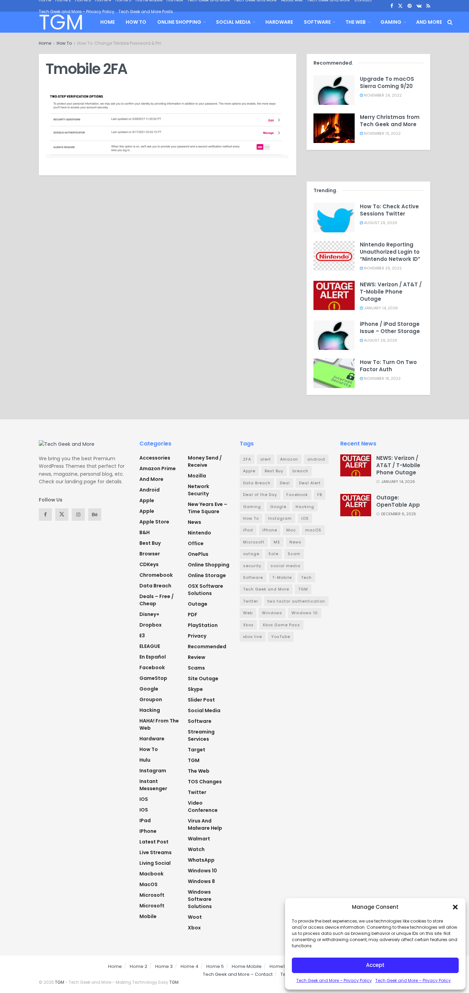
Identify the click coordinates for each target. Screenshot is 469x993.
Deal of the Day (260, 494)
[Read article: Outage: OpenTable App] (355, 505)
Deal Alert (310, 483)
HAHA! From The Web (159, 724)
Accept (375, 965)
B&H (144, 532)
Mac (291, 530)
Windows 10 (202, 870)
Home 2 (138, 966)
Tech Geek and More (266, 589)
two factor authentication (296, 601)
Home (107, 22)
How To (136, 22)
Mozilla (197, 475)
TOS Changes (205, 781)
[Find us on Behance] (94, 514)
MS (277, 542)
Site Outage (203, 678)
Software (317, 22)
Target (196, 749)
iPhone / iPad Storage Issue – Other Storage (390, 327)
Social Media (233, 22)
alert (265, 459)
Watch (196, 849)
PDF (192, 614)
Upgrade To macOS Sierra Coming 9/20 (387, 82)
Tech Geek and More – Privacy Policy (334, 980)
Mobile (148, 916)
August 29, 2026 (380, 222)
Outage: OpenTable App (398, 501)
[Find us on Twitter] (400, 6)
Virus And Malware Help (205, 824)
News (194, 522)
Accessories (154, 457)
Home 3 (164, 966)
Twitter (197, 792)
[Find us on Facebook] (391, 6)
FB (319, 494)
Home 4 (189, 966)
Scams (196, 667)
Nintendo (199, 532)
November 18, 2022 (382, 378)
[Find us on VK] (419, 6)
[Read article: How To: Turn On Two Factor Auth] (334, 373)
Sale (273, 553)
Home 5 (215, 966)
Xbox (194, 927)
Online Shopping (179, 22)
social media (285, 566)
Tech (306, 577)
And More (429, 22)
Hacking (149, 710)
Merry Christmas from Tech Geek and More (390, 120)
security (252, 566)
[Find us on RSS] (428, 6)
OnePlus (198, 554)
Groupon (150, 699)
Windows (272, 613)
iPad (145, 820)
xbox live (252, 636)
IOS (143, 799)
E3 (142, 635)
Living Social (155, 863)
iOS (143, 809)
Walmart (199, 838)
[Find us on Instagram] (78, 514)
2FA (247, 459)
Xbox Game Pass (281, 625)
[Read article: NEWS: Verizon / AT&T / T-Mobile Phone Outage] (334, 295)
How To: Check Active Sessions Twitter (389, 210)
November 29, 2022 (382, 95)
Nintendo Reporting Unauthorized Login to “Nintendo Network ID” (390, 252)
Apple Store (154, 521)
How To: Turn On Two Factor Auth (388, 365)
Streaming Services (201, 735)
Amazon (289, 459)
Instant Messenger (153, 785)
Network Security (198, 490)
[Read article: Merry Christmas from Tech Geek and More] (334, 128)
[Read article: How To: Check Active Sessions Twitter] (334, 217)
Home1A (279, 966)
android (316, 459)
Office (196, 543)
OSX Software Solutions (205, 590)
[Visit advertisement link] (368, 164)
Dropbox (150, 624)
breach (300, 471)
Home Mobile (247, 966)
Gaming (390, 22)
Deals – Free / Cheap (156, 600)
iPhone (148, 831)
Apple (146, 500)
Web (248, 613)
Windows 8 (201, 881)
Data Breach (155, 585)
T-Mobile (282, 577)
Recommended (207, 646)
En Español (152, 656)
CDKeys (149, 564)
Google (148, 688)
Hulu (144, 760)
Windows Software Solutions (200, 899)
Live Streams (155, 852)
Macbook (151, 873)
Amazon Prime (157, 468)
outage (251, 553)
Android (149, 489)
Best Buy (150, 543)
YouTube (280, 636)
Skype (195, 689)
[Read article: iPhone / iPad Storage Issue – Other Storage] (334, 335)
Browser (149, 553)
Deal (285, 483)
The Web (355, 22)
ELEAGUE (149, 646)
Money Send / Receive (205, 461)
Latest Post (154, 841)
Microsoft (151, 895)
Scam (294, 553)
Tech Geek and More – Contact (238, 974)
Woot (195, 917)
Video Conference (203, 806)
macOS (148, 884)
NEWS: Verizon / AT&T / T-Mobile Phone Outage (391, 291)
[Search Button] (450, 22)
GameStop (153, 678)
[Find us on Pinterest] (410, 6)
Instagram (152, 770)
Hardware (279, 22)
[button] (455, 907)
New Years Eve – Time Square (207, 508)
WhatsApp (201, 860)
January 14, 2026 (380, 308)
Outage (197, 603)
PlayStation (203, 625)
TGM (61, 22)
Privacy (197, 635)
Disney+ (149, 614)
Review (196, 657)
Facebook (152, 667)
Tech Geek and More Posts (145, 11)
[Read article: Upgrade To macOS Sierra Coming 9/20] (334, 90)
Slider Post (201, 699)
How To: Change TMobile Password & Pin (119, 43)
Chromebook (156, 575)
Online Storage (207, 575)
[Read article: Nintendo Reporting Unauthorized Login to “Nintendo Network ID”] (334, 256)
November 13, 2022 (382, 133)
